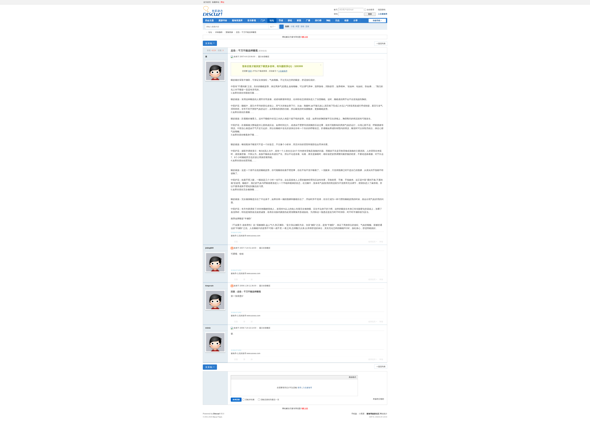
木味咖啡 (218, 32)
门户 (263, 20)
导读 (281, 20)
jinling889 (209, 248)
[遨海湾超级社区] (213, 11)
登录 (250, 71)
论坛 (272, 20)
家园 (299, 20)
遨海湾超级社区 (204, 32)
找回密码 (381, 10)
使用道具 (372, 242)
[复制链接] (262, 51)
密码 (336, 14)
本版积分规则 (378, 399)
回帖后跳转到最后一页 (270, 400)
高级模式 (352, 377)
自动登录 (370, 10)
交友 (307, 26)
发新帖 (209, 43)
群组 (290, 20)
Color (236, 377)
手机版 (354, 414)
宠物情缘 (229, 32)
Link (244, 377)
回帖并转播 (249, 400)
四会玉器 (209, 20)
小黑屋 (361, 414)
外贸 (297, 26)
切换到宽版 (385, 3)
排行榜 (318, 20)
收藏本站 (215, 2)
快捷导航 (376, 20)
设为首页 (207, 2)
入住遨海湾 (382, 14)
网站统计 (383, 414)
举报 (381, 242)
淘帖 (328, 20)
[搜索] (281, 27)
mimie (208, 328)
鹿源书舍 (222, 20)
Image (240, 377)
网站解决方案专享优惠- (295, 37)
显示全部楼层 (263, 57)
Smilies (255, 377)
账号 (336, 10)
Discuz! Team (217, 417)
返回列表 (381, 44)
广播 (308, 20)
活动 (302, 26)
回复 (236, 242)
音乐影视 (251, 20)
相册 (346, 20)
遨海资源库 (237, 20)
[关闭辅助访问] (383, 2)
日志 (337, 20)
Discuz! (216, 414)
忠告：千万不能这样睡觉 (246, 32)
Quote (247, 377)
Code (251, 377)
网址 (222, 2)
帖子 (272, 27)
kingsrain (209, 286)
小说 (292, 26)
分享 (355, 20)
